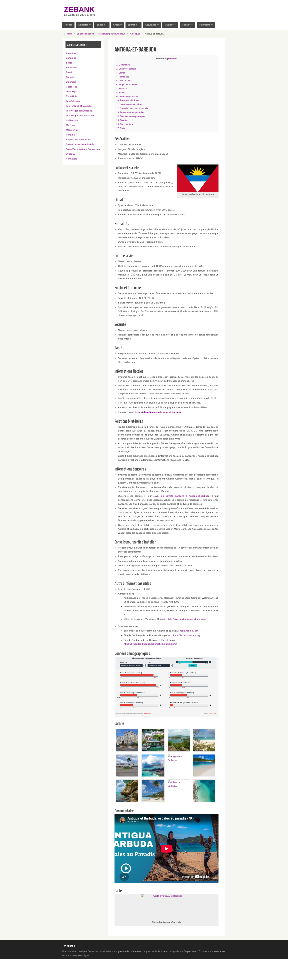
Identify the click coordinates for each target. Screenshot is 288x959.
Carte (120, 128)
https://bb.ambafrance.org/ (187, 635)
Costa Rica (72, 86)
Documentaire (124, 124)
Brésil (69, 72)
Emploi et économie (127, 84)
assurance (219, 951)
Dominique (71, 91)
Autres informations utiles (130, 112)
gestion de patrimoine (129, 951)
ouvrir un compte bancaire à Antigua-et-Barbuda (181, 495)
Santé (120, 92)
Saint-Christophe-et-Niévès (80, 144)
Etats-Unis (71, 96)
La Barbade (72, 120)
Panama (70, 134)
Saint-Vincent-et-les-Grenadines (83, 149)
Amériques (135, 34)
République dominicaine (78, 139)
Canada (70, 77)
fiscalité (162, 951)
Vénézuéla (71, 158)
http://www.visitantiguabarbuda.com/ (187, 619)
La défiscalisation (85, 34)
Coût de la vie (124, 80)
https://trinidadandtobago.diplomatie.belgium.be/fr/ (150, 643)
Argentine (71, 53)
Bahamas (71, 57)
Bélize (69, 62)
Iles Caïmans (73, 101)
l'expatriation (190, 951)
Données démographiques (130, 116)
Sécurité (121, 88)
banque (76, 955)
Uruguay (70, 153)
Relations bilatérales (128, 100)
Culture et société (126, 69)
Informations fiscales (127, 96)
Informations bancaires (129, 104)
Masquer (172, 58)
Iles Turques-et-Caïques (79, 105)
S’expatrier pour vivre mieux (111, 34)
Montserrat (72, 129)
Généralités (123, 65)
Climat (120, 73)
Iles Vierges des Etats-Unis (80, 115)
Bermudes (71, 67)
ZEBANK (79, 9)
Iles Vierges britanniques (79, 110)
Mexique (70, 125)
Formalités (122, 77)
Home (69, 34)
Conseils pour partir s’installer (132, 108)
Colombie (71, 81)
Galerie (121, 120)
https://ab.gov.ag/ (189, 630)
